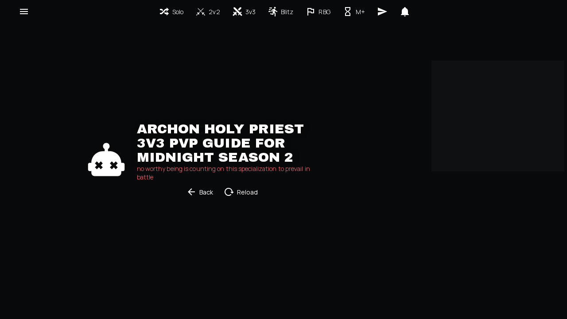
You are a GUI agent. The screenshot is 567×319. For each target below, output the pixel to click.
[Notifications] (405, 11)
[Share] (382, 11)
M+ (360, 12)
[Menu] (24, 11)
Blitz (287, 12)
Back (206, 192)
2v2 (214, 12)
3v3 (250, 12)
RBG (324, 12)
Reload (247, 192)
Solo (177, 12)
